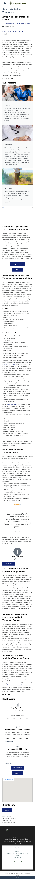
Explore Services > (9, 741)
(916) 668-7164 (18, 857)
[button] (4, 523)
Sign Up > (7, 721)
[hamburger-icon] (31, 3)
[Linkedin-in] (21, 861)
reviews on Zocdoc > (11, 508)
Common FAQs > (8, 763)
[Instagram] (17, 861)
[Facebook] (13, 861)
